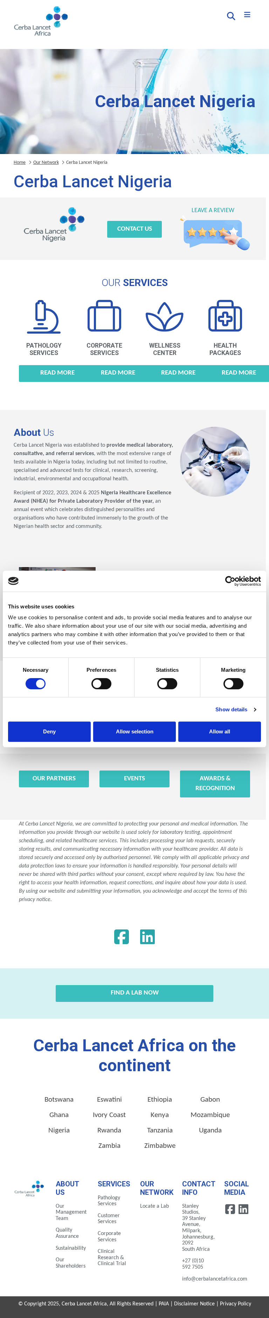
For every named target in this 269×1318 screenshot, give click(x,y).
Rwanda (109, 1130)
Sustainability (71, 1248)
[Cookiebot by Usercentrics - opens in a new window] (230, 581)
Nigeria (59, 1130)
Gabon (210, 1099)
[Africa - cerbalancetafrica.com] (29, 1188)
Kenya (160, 1115)
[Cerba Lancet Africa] (40, 22)
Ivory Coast (109, 1115)
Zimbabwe (159, 1146)
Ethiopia (159, 1099)
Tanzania (160, 1130)
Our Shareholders (70, 1263)
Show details (231, 709)
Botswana (59, 1099)
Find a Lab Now (135, 993)
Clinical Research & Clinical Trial (112, 1258)
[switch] (101, 683)
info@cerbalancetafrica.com (214, 1279)
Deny (49, 731)
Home (20, 162)
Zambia (109, 1146)
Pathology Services (109, 1201)
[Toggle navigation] (247, 15)
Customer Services (109, 1219)
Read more (57, 373)
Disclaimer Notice (194, 1304)
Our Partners (54, 778)
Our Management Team (71, 1212)
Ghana (59, 1115)
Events (134, 778)
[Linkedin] (147, 938)
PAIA (164, 1304)
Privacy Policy (235, 1304)
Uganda (210, 1130)
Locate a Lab (154, 1206)
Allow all (219, 731)
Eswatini (109, 1099)
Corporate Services (109, 1237)
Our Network (46, 162)
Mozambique (210, 1115)
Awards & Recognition (215, 783)
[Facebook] (121, 938)
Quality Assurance (67, 1233)
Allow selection (134, 731)
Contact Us (134, 229)
